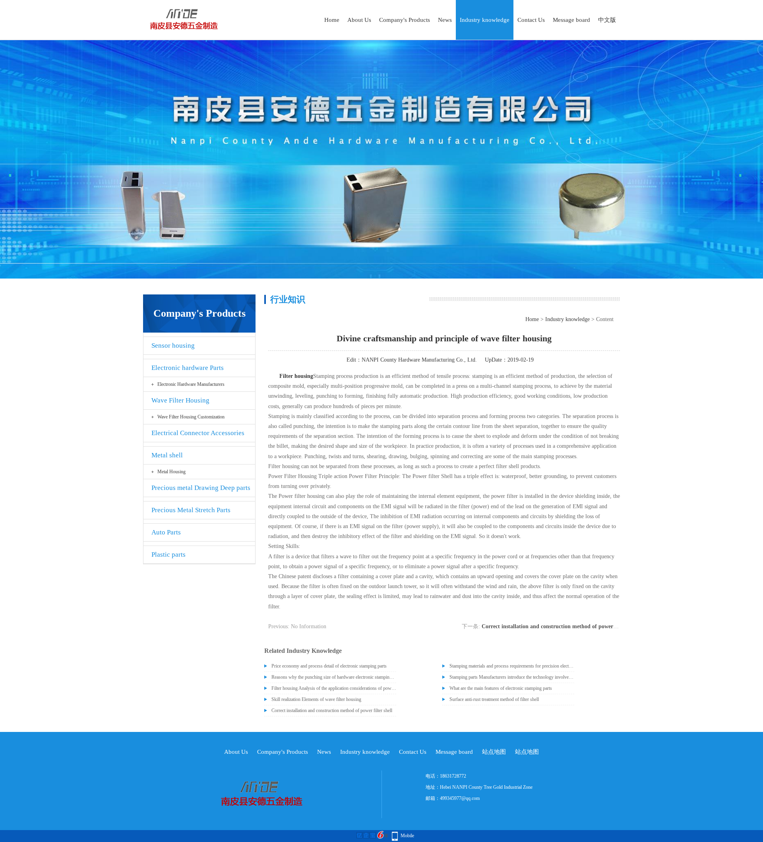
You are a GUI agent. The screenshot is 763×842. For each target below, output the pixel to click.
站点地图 (494, 752)
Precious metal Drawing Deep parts (200, 488)
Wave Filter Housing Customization (191, 417)
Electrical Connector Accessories (197, 433)
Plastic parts (168, 554)
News (445, 20)
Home (331, 20)
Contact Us (531, 20)
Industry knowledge (484, 20)
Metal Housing (171, 471)
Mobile (407, 835)
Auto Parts (166, 532)
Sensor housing (173, 345)
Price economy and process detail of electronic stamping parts (329, 666)
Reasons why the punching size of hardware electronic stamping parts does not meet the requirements (333, 677)
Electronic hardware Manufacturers (191, 384)
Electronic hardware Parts (187, 368)
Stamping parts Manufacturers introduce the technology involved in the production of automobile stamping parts (511, 677)
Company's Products (404, 20)
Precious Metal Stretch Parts (190, 510)
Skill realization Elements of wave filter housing (316, 699)
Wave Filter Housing (180, 400)
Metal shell (167, 455)
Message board (571, 20)
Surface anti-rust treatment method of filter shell (494, 699)
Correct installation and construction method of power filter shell (560, 626)
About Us (359, 20)
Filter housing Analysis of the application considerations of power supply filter (333, 688)
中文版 (607, 20)
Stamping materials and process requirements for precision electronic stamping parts (511, 666)
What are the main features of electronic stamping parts (500, 688)
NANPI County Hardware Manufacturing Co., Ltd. (419, 360)
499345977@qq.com (460, 798)
